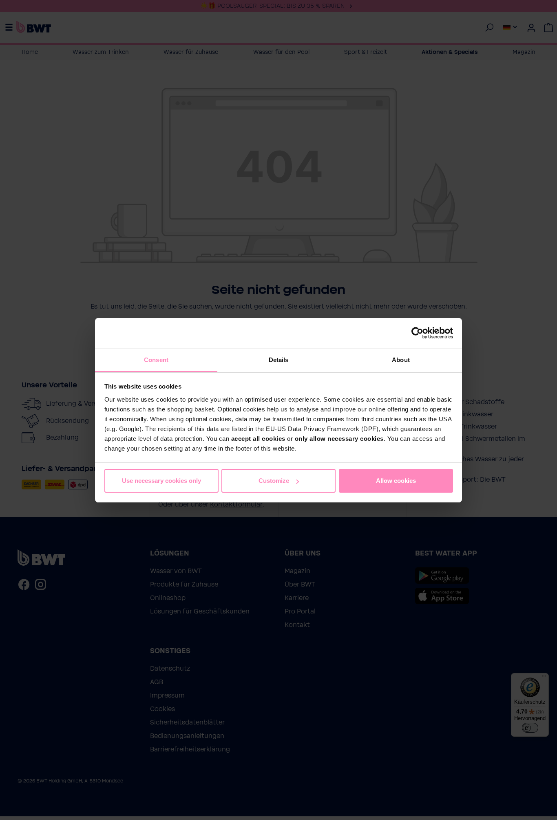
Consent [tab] (156, 359)
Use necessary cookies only (161, 480)
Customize (274, 480)
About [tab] (401, 359)
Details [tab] (279, 359)
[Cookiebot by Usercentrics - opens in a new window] (417, 333)
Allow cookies (396, 480)
